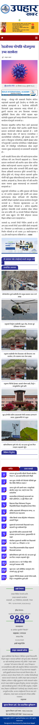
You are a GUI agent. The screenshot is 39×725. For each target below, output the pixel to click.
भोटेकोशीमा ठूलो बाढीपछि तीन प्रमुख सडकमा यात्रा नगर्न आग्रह (19, 295)
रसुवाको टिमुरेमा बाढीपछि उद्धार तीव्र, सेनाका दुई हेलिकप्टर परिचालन (19, 325)
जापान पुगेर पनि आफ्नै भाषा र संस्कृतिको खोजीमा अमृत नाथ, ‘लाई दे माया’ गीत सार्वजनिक (22, 490)
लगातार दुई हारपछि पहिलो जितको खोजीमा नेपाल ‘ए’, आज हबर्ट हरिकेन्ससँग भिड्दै (23, 475)
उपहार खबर (7, 57)
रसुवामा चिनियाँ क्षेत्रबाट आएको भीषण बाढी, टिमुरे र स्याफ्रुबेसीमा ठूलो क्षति (19, 385)
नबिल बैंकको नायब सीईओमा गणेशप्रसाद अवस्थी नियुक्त (22, 519)
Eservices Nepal (29, 723)
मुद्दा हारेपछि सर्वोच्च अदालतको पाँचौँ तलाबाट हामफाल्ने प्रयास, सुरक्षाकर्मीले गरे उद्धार (19, 416)
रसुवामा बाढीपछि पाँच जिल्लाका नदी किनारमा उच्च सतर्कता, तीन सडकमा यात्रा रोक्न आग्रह (19, 355)
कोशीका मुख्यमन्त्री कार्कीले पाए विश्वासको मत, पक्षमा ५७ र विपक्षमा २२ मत (23, 542)
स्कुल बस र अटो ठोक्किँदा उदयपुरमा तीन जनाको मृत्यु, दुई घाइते (22, 570)
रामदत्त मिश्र (19, 636)
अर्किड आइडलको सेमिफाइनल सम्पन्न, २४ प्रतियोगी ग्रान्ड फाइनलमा (22, 512)
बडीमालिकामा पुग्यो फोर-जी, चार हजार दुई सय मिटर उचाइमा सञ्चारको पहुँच (19, 446)
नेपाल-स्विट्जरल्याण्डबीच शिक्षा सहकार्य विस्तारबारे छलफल (22, 549)
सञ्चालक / (16, 633)
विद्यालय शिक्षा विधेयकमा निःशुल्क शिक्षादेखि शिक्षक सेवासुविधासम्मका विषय (23, 505)
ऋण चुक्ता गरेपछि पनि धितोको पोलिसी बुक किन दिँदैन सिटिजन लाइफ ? (23, 482)
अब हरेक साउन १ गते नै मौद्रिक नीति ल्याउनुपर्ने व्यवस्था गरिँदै (21, 563)
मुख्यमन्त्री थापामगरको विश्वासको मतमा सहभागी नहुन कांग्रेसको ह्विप (22, 526)
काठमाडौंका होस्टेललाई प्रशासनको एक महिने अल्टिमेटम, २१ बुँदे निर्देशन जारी (22, 497)
